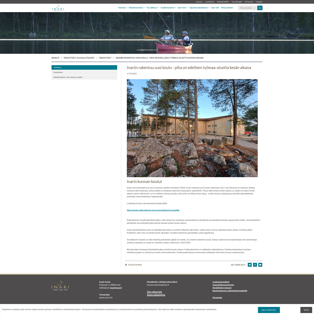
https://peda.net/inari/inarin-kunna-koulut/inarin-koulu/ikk (153, 210)
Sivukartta (217, 298)
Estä (306, 310)
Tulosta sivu (135, 265)
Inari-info (182, 7)
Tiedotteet (105, 58)
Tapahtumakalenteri (198, 7)
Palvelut (122, 7)
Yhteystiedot (227, 7)
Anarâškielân (209, 2)
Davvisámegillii (237, 2)
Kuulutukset (58, 72)
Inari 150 (215, 7)
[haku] (259, 8)
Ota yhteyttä (154, 291)
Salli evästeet (269, 310)
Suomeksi (199, 2)
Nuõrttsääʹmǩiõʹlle (223, 2)
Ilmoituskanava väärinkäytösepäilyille (230, 291)
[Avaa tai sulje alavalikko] (127, 8)
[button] (250, 265)
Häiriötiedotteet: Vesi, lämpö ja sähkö (67, 77)
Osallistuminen (167, 7)
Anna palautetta (156, 294)
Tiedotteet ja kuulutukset (79, 58)
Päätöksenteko (136, 7)
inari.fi (55, 58)
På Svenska (249, 2)
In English (259, 2)
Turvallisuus (151, 7)
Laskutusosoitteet (221, 282)
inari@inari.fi (116, 288)
